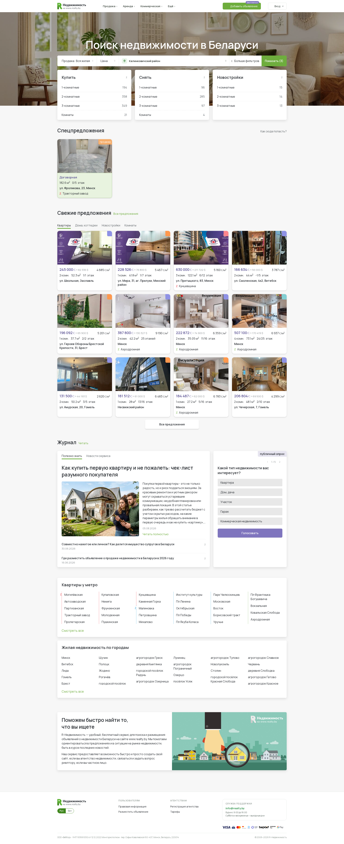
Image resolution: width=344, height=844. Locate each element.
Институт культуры (189, 595)
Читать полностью (156, 534)
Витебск (67, 664)
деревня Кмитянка (149, 664)
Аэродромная (260, 619)
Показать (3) (274, 61)
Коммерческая (150, 6)
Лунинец (179, 658)
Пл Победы (183, 615)
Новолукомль (220, 664)
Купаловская (110, 595)
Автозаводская (75, 601)
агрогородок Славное (263, 658)
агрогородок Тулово (225, 658)
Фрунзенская (111, 608)
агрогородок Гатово (262, 677)
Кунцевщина (147, 595)
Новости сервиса (98, 456)
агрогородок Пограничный (182, 666)
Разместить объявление (133, 811)
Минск (66, 658)
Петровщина (148, 615)
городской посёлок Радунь (149, 673)
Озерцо (178, 675)
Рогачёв (104, 677)
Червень (254, 664)
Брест (66, 683)
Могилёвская (73, 595)
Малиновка (146, 608)
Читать (83, 443)
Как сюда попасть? (274, 131)
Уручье (218, 622)
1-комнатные (94, 87)
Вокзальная (259, 606)
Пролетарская (74, 622)
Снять (145, 77)
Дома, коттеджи (86, 225)
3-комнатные (94, 106)
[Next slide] (107, 156)
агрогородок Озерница (152, 681)
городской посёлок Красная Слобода (224, 679)
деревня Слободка (261, 671)
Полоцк (104, 664)
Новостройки (230, 77)
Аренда (128, 6)
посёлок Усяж (182, 681)
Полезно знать (72, 456)
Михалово (146, 622)
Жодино (104, 671)
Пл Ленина (183, 601)
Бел (70, 810)
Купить (69, 77)
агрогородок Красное (263, 683)
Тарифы (175, 811)
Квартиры (64, 225)
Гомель (67, 677)
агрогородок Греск (149, 658)
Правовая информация (132, 806)
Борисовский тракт (226, 615)
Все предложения (125, 214)
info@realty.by (235, 808)
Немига (107, 601)
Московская (221, 601)
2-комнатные (94, 97)
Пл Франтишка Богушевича (260, 597)
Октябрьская (185, 608)
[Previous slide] (62, 156)
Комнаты (94, 115)
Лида (65, 671)
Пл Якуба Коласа (187, 622)
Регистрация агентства (184, 806)
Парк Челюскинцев (226, 595)
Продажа (109, 6)
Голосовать (250, 533)
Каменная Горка (150, 601)
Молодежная (111, 615)
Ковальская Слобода (265, 613)
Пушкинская (110, 622)
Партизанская (74, 608)
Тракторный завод (77, 615)
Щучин (103, 658)
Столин (216, 671)
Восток (218, 608)
